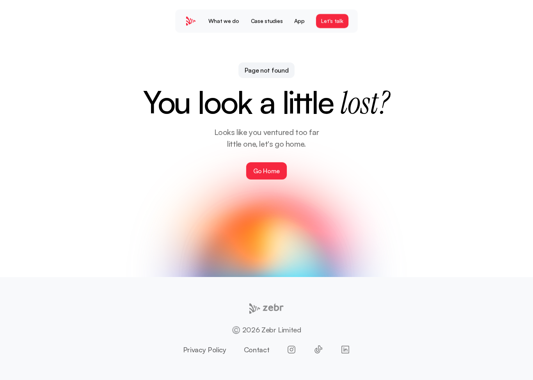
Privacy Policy (204, 349)
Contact (256, 349)
